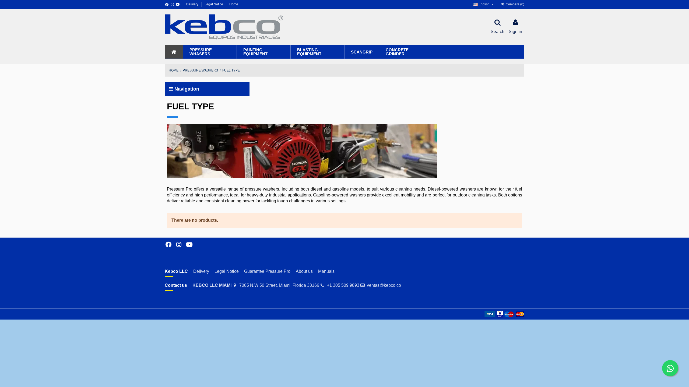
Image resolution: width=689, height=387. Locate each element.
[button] (210, 52)
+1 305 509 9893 (343, 285)
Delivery (192, 4)
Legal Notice (214, 4)
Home (233, 4)
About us (304, 271)
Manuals (326, 271)
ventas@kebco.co (384, 285)
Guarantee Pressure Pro (267, 271)
